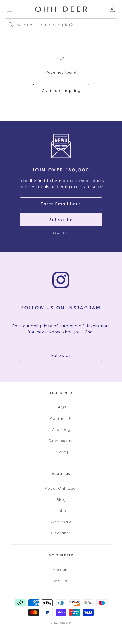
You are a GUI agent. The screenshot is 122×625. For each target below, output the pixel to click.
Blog (61, 499)
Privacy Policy (61, 233)
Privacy (61, 451)
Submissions (61, 440)
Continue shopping (61, 90)
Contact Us (61, 418)
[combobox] (61, 24)
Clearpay (61, 429)
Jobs (61, 510)
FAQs (61, 406)
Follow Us (61, 355)
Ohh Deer (65, 622)
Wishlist (61, 580)
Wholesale (61, 521)
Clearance (61, 532)
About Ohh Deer (61, 488)
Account (61, 569)
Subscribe (61, 219)
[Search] (11, 24)
